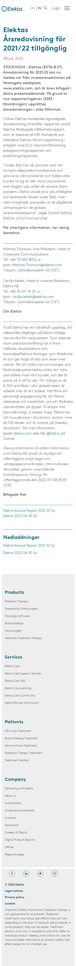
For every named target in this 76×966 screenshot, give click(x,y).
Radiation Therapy (16, 601)
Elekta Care (12, 666)
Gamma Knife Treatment (21, 745)
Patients (14, 722)
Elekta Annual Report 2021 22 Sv (29, 511)
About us (10, 795)
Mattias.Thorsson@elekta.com (37, 265)
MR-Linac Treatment (18, 731)
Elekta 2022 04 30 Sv (20, 516)
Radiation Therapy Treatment (23, 753)
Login (56, 8)
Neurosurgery (13, 630)
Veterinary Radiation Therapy (23, 638)
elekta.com (23, 434)
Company (15, 780)
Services (13, 657)
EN (33, 8)
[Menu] (67, 8)
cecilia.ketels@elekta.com (33, 297)
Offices (9, 847)
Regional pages (14, 854)
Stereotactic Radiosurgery (21, 608)
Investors (10, 818)
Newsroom (12, 825)
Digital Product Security (20, 840)
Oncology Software (17, 616)
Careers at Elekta (16, 832)
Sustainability (13, 803)
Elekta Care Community (20, 695)
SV (40, 8)
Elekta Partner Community (22, 703)
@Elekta (53, 434)
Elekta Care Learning (18, 688)
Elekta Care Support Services (23, 673)
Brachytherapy (14, 623)
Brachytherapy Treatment (21, 738)
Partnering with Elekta (19, 788)
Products (14, 592)
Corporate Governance (19, 810)
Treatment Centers (17, 760)
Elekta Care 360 (15, 681)
